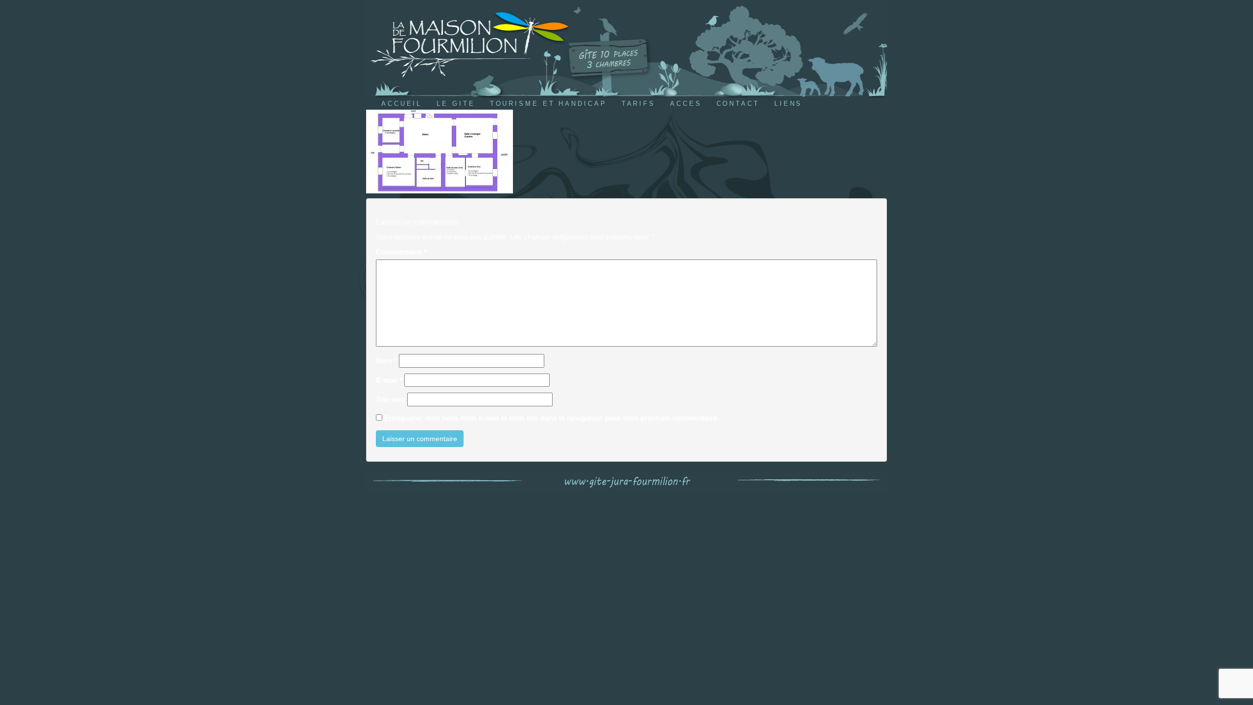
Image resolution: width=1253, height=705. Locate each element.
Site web (390, 399)
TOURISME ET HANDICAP (548, 103)
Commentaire (401, 252)
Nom (386, 360)
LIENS (788, 103)
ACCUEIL (401, 103)
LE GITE (456, 103)
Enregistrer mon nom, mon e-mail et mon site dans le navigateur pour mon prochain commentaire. (551, 418)
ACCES (686, 103)
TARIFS (638, 103)
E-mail (389, 380)
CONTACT (738, 103)
